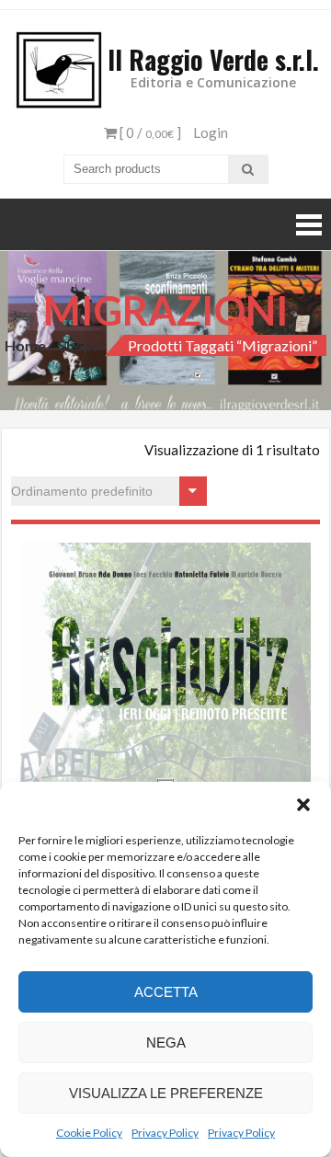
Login (210, 132)
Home (25, 345)
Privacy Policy (165, 1133)
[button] (303, 805)
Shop (75, 345)
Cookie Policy (89, 1133)
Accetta (166, 992)
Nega (166, 1042)
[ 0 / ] (149, 132)
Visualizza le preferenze (166, 1093)
